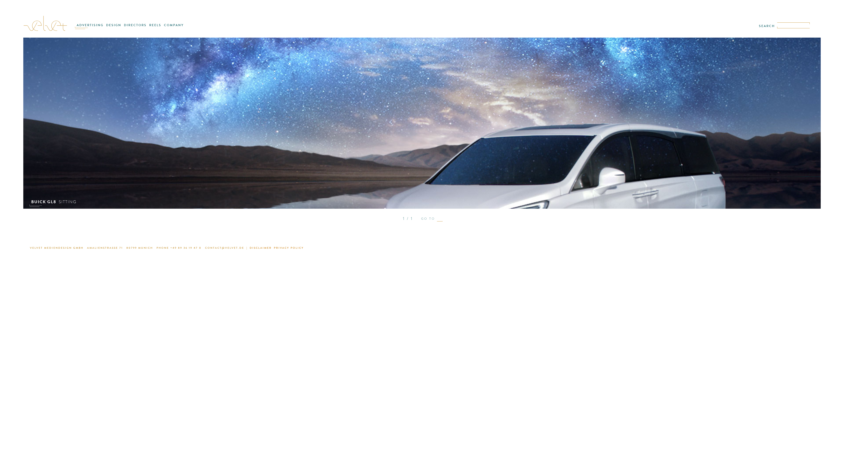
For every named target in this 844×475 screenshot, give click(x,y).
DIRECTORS (135, 25)
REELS (155, 25)
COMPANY (174, 25)
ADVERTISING (90, 25)
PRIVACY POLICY (289, 248)
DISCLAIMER (261, 248)
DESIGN (113, 25)
